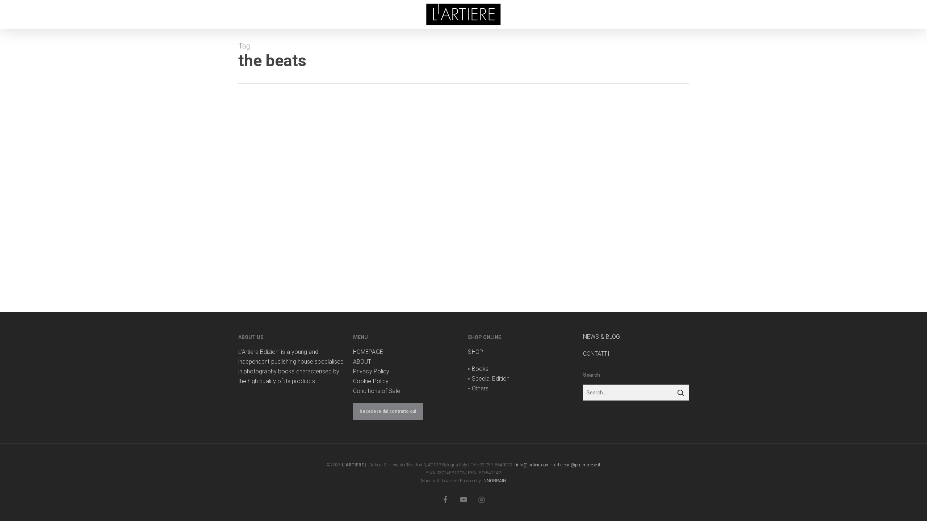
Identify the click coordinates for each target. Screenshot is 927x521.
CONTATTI (596, 353)
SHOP (475, 351)
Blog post (285, 148)
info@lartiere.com (533, 464)
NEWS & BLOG (601, 336)
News (304, 148)
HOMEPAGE (368, 351)
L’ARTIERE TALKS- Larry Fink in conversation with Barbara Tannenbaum (397, 173)
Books (480, 368)
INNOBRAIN (494, 480)
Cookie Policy (371, 381)
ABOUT (362, 361)
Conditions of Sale (376, 390)
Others (480, 388)
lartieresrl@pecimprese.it (577, 464)
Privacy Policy (371, 371)
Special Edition (491, 378)
